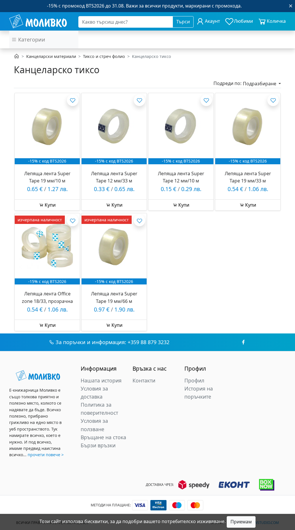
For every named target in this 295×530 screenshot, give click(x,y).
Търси (183, 21)
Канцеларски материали (51, 56)
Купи (50, 205)
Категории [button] (31, 39)
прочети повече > (46, 454)
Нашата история (101, 380)
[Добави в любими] (72, 100)
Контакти (144, 380)
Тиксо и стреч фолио (104, 56)
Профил (194, 380)
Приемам (241, 521)
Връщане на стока (103, 437)
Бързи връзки (98, 445)
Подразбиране (260, 83)
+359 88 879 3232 (148, 342)
